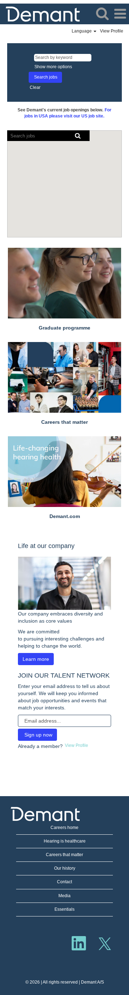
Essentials (64, 909)
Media (64, 895)
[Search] (102, 13)
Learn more (36, 659)
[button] (120, 14)
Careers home (64, 827)
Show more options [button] (53, 66)
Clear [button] (35, 87)
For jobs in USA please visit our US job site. (67, 113)
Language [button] (82, 31)
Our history (64, 868)
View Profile (111, 31)
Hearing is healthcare (65, 841)
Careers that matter (64, 854)
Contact (64, 881)
